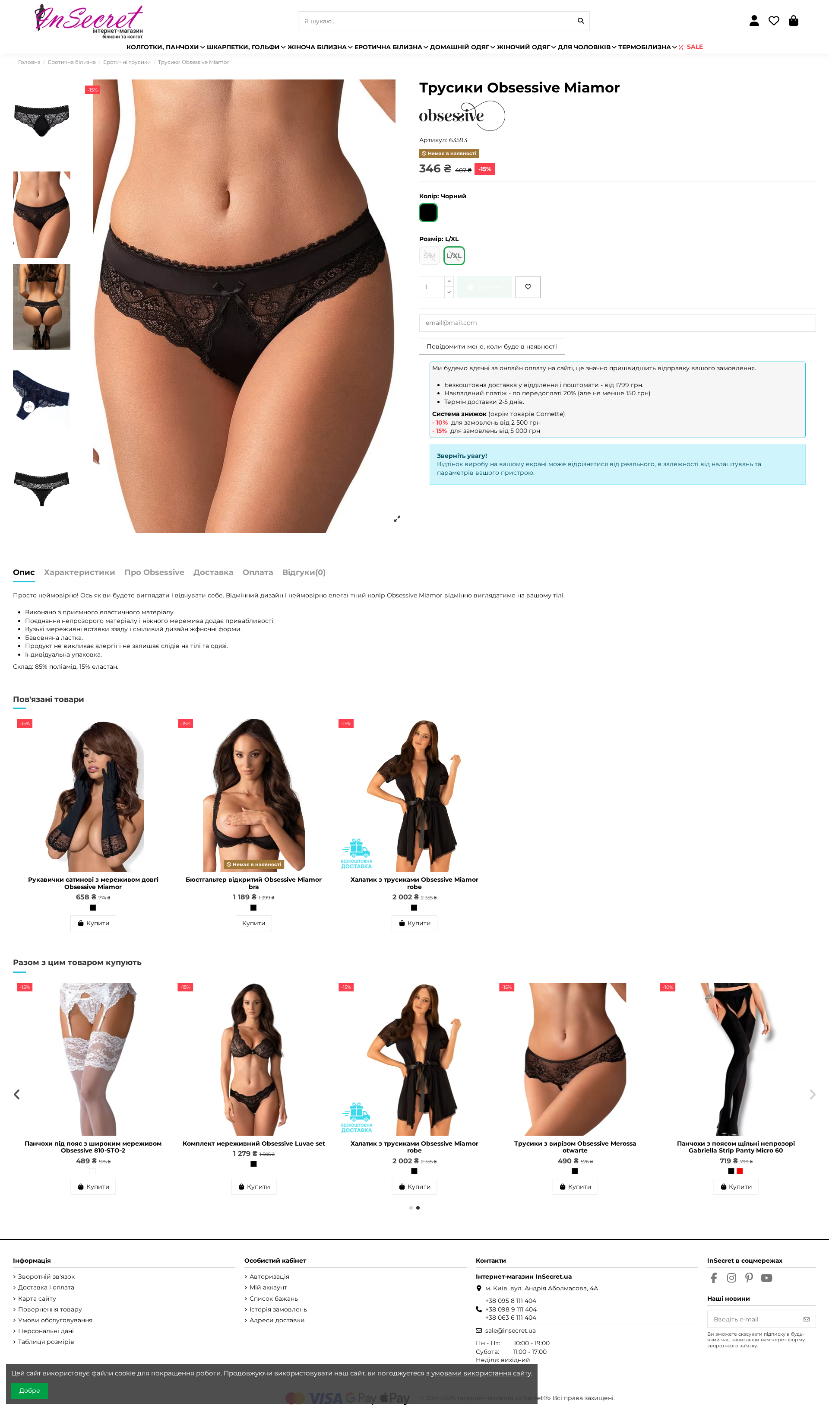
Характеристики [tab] (79, 572)
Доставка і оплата (46, 1287)
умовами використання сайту (481, 1373)
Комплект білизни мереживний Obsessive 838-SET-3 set (414, 1147)
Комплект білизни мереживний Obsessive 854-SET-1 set (93, 1147)
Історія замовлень (278, 1309)
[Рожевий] (253, 1171)
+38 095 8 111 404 (510, 1301)
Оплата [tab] (258, 572)
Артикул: (433, 140)
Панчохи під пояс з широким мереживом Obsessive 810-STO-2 (575, 1147)
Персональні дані (46, 1331)
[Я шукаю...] (581, 21)
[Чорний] (93, 908)
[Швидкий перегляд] (162, 746)
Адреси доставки (277, 1320)
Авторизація (269, 1276)
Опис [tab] (24, 572)
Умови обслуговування (55, 1320)
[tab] (304, 574)
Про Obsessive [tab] (154, 572)
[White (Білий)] (575, 1171)
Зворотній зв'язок (46, 1276)
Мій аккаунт (268, 1287)
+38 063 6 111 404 (510, 1317)
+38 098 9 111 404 (511, 1309)
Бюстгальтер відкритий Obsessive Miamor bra (254, 883)
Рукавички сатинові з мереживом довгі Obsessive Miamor (93, 883)
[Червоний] (414, 1171)
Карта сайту (37, 1298)
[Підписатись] (806, 1319)
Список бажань (274, 1298)
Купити (98, 923)
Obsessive (402, 595)
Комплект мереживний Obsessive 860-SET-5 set (254, 1147)
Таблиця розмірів (46, 1342)
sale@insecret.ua (510, 1330)
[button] (411, 1208)
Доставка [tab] (213, 572)
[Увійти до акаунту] (754, 21)
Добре (29, 1390)
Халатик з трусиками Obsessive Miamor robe (414, 883)
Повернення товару (50, 1309)
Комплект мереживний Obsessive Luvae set (736, 1143)
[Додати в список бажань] (528, 287)
